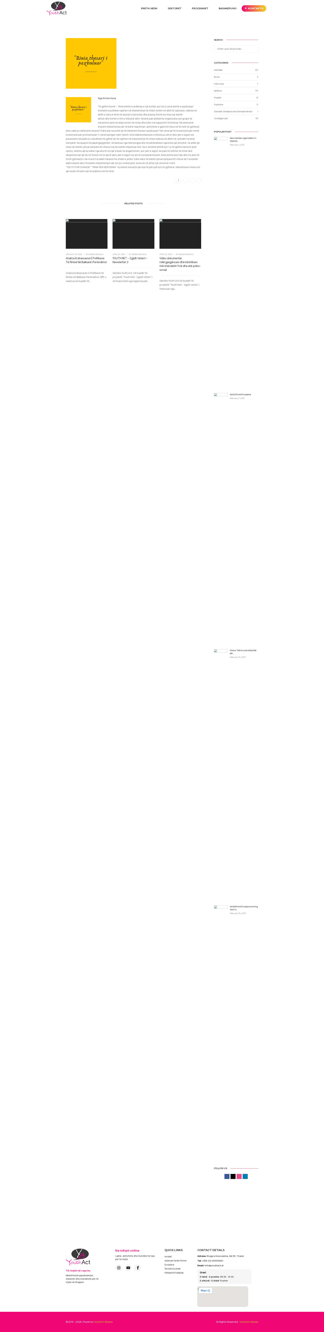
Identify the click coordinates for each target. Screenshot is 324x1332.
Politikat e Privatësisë (174, 1272)
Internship (219, 83)
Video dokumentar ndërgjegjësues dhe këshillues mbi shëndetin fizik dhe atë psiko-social (180, 264)
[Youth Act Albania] (78, 1257)
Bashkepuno (227, 8)
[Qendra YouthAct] (56, 8)
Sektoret (174, 8)
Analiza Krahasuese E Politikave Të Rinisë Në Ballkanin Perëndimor (86, 260)
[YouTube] (128, 1267)
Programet (200, 8)
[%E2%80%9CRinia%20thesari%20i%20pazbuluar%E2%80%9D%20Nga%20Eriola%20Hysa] (185, 180)
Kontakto (255, 8)
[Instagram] (118, 1267)
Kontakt (168, 1256)
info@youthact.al (214, 1265)
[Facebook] (137, 1267)
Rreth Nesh (149, 8)
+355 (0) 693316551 (212, 1260)
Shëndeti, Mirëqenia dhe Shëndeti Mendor (233, 111)
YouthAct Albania (103, 1321)
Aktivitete (218, 70)
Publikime (218, 104)
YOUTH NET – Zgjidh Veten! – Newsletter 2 (130, 260)
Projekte (217, 97)
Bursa (217, 76)
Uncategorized (221, 118)
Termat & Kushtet (172, 1268)
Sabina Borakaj (95, 254)
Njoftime (218, 90)
